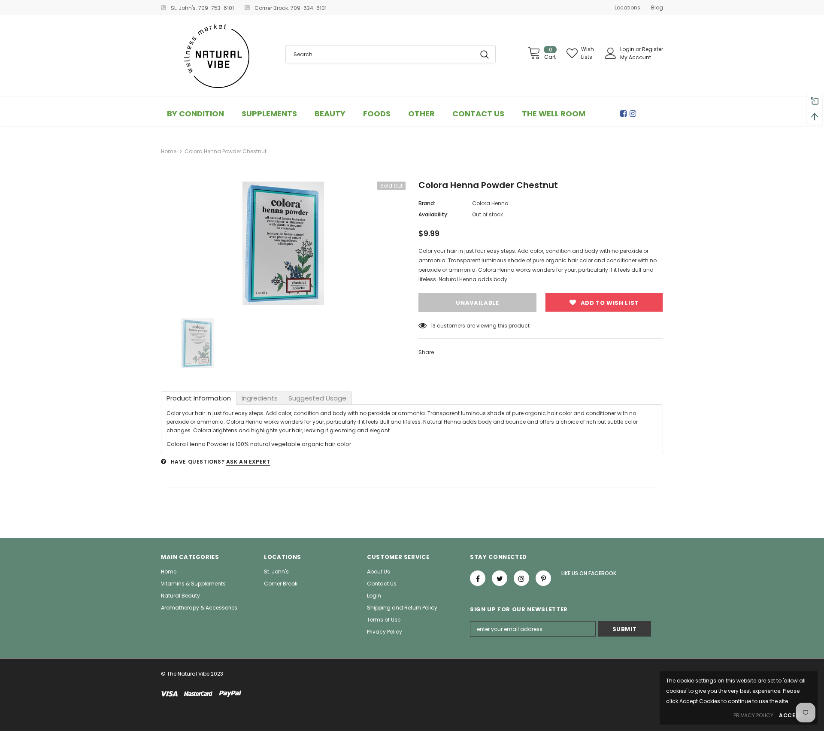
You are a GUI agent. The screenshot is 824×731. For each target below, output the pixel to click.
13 (433, 325)
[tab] (198, 398)
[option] (283, 243)
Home (168, 151)
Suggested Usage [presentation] (317, 398)
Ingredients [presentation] (260, 398)
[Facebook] (625, 113)
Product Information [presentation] (199, 398)
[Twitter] (499, 578)
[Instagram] (634, 113)
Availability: (433, 214)
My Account (635, 57)
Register (652, 49)
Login (628, 49)
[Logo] (217, 56)
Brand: (426, 203)
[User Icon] (611, 53)
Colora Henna (490, 203)
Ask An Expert (248, 461)
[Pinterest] (543, 578)
